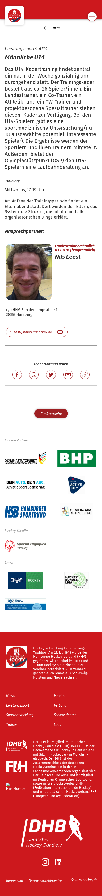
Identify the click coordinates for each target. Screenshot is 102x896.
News (10, 695)
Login (58, 723)
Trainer (11, 723)
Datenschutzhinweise (45, 880)
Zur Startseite (51, 413)
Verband (60, 704)
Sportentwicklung (19, 714)
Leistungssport (17, 704)
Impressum (14, 880)
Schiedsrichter (65, 714)
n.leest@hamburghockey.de (30, 332)
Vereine (59, 695)
